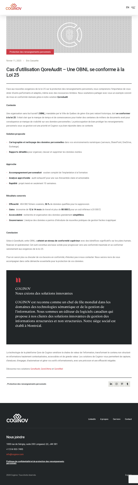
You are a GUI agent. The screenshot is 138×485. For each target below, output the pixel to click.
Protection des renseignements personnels (30, 52)
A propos (104, 419)
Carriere (116, 419)
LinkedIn (92, 419)
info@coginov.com (15, 454)
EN (127, 7)
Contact (128, 419)
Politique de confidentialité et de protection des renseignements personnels (35, 462)
